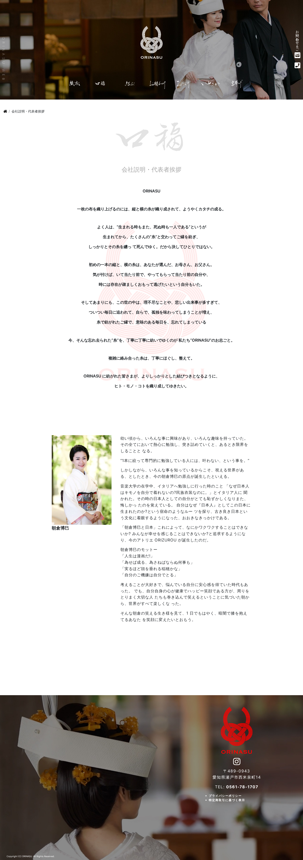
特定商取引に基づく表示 (227, 800)
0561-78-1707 (242, 786)
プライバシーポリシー (225, 795)
